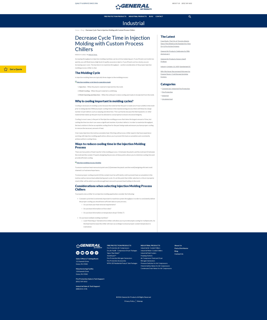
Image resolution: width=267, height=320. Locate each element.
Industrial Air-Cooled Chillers (150, 248)
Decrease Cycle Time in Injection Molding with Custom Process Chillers (110, 30)
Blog (151, 16)
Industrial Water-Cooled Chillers (151, 251)
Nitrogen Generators (148, 261)
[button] (190, 16)
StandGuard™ (111, 256)
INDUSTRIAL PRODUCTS (150, 245)
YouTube (82, 253)
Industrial (93, 54)
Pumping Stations (146, 256)
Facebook (92, 253)
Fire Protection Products (115, 16)
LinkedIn (78, 253)
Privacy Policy (129, 301)
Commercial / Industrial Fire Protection (176, 89)
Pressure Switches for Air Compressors (154, 263)
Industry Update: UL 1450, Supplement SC (176, 66)
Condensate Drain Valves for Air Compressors (156, 268)
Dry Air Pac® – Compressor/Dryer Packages (122, 251)
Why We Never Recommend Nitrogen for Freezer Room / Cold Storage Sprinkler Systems (175, 74)
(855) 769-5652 (187, 3)
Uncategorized (167, 99)
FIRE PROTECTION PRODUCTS (119, 245)
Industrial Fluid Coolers (148, 253)
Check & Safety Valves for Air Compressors (155, 266)
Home (77, 30)
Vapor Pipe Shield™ (113, 253)
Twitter (87, 253)
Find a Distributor (181, 248)
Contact (159, 16)
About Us (176, 3)
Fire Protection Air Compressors (118, 248)
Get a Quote (16, 69)
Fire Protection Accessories (116, 261)
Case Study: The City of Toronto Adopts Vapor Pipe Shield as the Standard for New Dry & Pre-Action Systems (176, 43)
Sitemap (140, 301)
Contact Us (178, 254)
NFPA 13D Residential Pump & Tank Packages (122, 263)
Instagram (96, 253)
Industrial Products (138, 16)
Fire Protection (167, 92)
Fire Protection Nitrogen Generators (119, 258)
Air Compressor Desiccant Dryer (152, 258)
